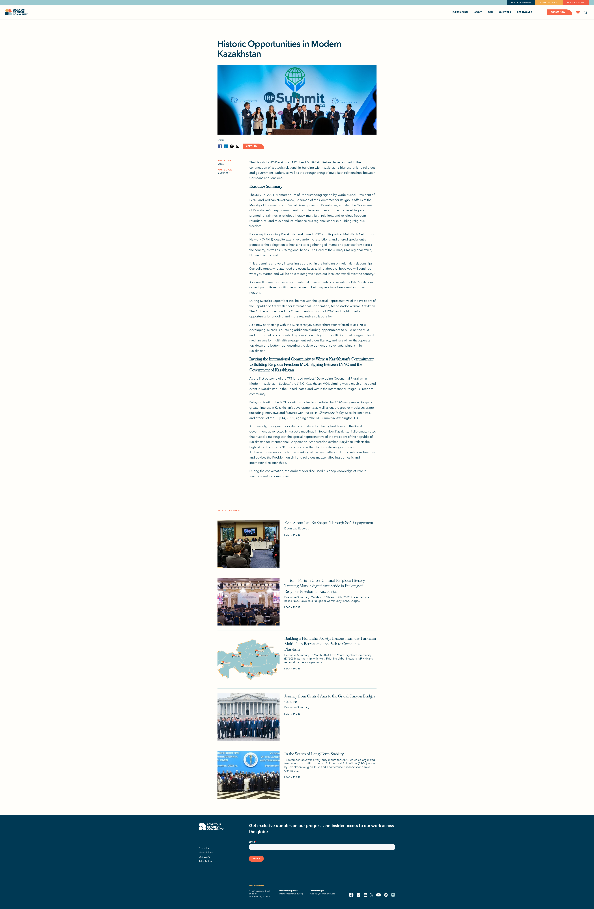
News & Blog (206, 852)
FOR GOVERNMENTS (521, 2)
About (478, 12)
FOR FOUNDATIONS (549, 2)
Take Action (205, 861)
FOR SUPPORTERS (575, 2)
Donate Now (558, 12)
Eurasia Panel (460, 12)
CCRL (490, 12)
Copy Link (251, 146)
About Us (204, 848)
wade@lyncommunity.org (322, 893)
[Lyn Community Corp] (211, 838)
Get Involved (524, 12)
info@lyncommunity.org (291, 893)
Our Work (204, 856)
